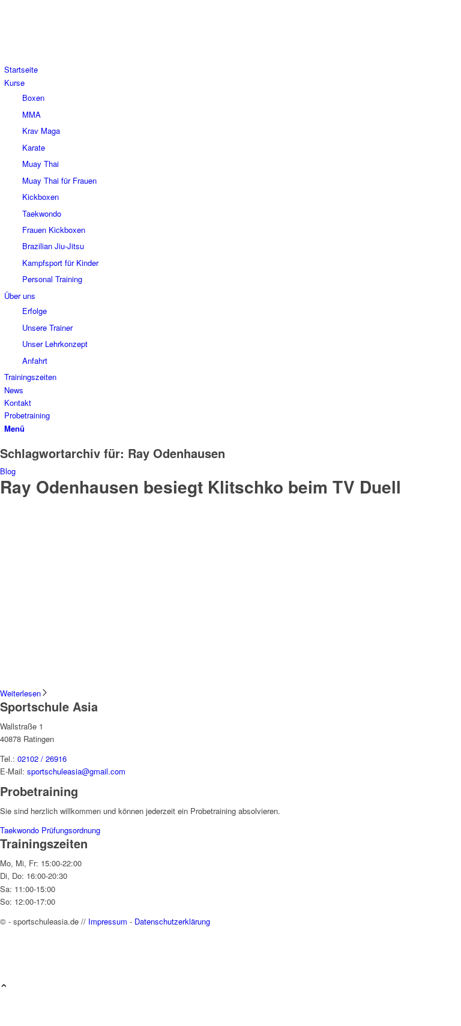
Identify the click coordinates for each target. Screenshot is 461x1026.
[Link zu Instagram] (7, 947)
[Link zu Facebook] (7, 934)
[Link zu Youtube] (7, 961)
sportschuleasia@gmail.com (76, 771)
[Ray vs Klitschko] (230, 680)
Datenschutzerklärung (172, 921)
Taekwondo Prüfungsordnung (50, 830)
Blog (8, 471)
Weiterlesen (20, 693)
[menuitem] (232, 69)
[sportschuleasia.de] (90, 56)
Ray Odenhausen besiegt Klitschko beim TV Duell (200, 486)
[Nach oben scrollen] (4, 986)
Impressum (107, 921)
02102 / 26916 (42, 758)
